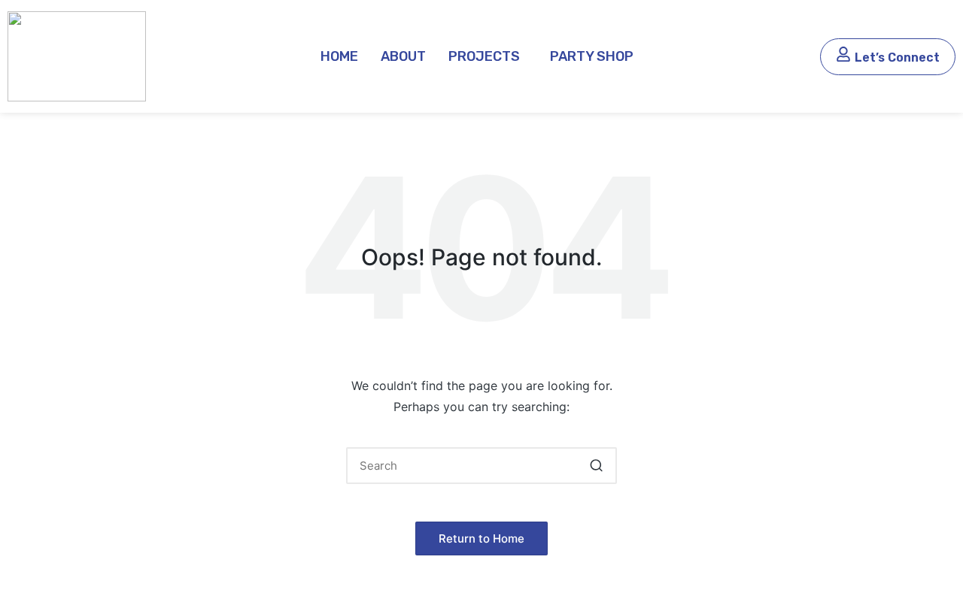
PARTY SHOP (591, 56)
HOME (339, 56)
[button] (488, 56)
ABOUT (403, 56)
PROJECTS (484, 56)
